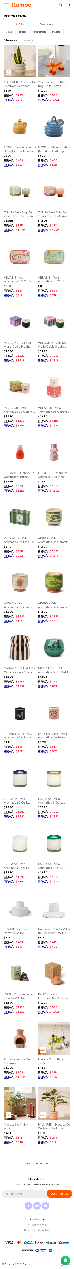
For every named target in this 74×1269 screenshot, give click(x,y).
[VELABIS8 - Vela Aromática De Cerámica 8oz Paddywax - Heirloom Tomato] (20, 387)
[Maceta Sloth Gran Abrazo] (20, 1103)
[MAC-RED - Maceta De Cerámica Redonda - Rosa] (54, 1103)
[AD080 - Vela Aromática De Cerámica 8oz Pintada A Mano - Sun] (20, 582)
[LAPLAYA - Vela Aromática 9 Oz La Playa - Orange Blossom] (54, 778)
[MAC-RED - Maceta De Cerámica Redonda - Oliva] (20, 61)
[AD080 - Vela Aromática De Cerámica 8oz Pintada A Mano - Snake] (54, 517)
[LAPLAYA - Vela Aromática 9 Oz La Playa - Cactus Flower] (54, 843)
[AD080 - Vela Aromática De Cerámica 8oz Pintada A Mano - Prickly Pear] (54, 582)
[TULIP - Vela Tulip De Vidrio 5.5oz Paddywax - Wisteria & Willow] (20, 191)
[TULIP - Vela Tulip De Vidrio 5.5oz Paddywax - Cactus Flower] (54, 191)
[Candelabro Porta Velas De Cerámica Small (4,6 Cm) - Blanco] (54, 908)
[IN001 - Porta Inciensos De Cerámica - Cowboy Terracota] (54, 973)
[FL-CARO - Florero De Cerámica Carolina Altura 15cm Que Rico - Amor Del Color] (20, 452)
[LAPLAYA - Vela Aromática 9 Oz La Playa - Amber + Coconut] (20, 843)
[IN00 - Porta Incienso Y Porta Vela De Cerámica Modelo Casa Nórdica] (20, 973)
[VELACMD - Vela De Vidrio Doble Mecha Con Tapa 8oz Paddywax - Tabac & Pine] (20, 322)
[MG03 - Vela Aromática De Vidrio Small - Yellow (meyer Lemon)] (20, 126)
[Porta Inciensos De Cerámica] (20, 1038)
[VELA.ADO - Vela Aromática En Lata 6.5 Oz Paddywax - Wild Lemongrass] (20, 517)
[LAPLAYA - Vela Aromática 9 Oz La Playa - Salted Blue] (20, 778)
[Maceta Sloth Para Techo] (54, 1038)
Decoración (28, 40)
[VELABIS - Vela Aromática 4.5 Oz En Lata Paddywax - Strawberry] (20, 256)
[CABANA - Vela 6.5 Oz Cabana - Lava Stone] (20, 647)
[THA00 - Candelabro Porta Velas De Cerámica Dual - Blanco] (20, 908)
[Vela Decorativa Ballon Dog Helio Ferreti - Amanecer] (54, 61)
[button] (61, 5)
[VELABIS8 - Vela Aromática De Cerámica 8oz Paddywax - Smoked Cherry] (54, 387)
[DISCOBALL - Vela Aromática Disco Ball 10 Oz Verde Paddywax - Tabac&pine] (54, 647)
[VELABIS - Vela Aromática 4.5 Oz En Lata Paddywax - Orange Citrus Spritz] (54, 256)
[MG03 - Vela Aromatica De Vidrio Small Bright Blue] (54, 126)
